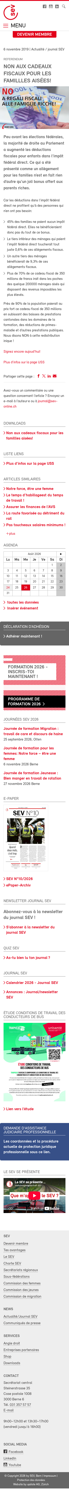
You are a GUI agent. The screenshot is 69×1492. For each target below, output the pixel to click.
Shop (7, 1356)
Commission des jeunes (21, 1290)
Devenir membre (34, 34)
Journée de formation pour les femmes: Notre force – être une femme (30, 753)
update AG (33, 1484)
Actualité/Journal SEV (20, 1317)
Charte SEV (12, 1263)
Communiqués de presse (22, 1323)
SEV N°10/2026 (19, 879)
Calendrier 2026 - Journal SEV (32, 983)
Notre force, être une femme (29, 489)
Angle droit (12, 1343)
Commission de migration (22, 1296)
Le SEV (9, 1257)
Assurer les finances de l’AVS (30, 507)
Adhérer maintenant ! (24, 636)
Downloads (12, 1363)
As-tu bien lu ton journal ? (28, 958)
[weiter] (61, 554)
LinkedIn (10, 1458)
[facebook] (38, 377)
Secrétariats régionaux (21, 1270)
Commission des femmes (22, 1283)
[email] (54, 377)
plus (11, 534)
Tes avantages (14, 1250)
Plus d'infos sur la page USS (24, 362)
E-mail (9, 1410)
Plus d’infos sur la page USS (30, 464)
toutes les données (22, 603)
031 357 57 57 (20, 1405)
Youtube (15, 1465)
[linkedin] (49, 377)
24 (8, 587)
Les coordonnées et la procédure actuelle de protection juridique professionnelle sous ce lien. (31, 1147)
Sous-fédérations (17, 1277)
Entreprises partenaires (21, 1350)
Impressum (50, 1476)
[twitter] (44, 377)
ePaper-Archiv (18, 885)
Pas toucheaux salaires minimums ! (35, 525)
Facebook (16, 1452)
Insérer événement (22, 608)
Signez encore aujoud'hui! (22, 352)
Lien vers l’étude (20, 1109)
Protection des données (31, 1480)
